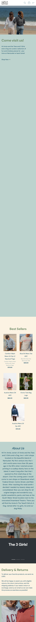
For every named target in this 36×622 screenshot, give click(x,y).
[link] (6, 59)
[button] (5, 3)
